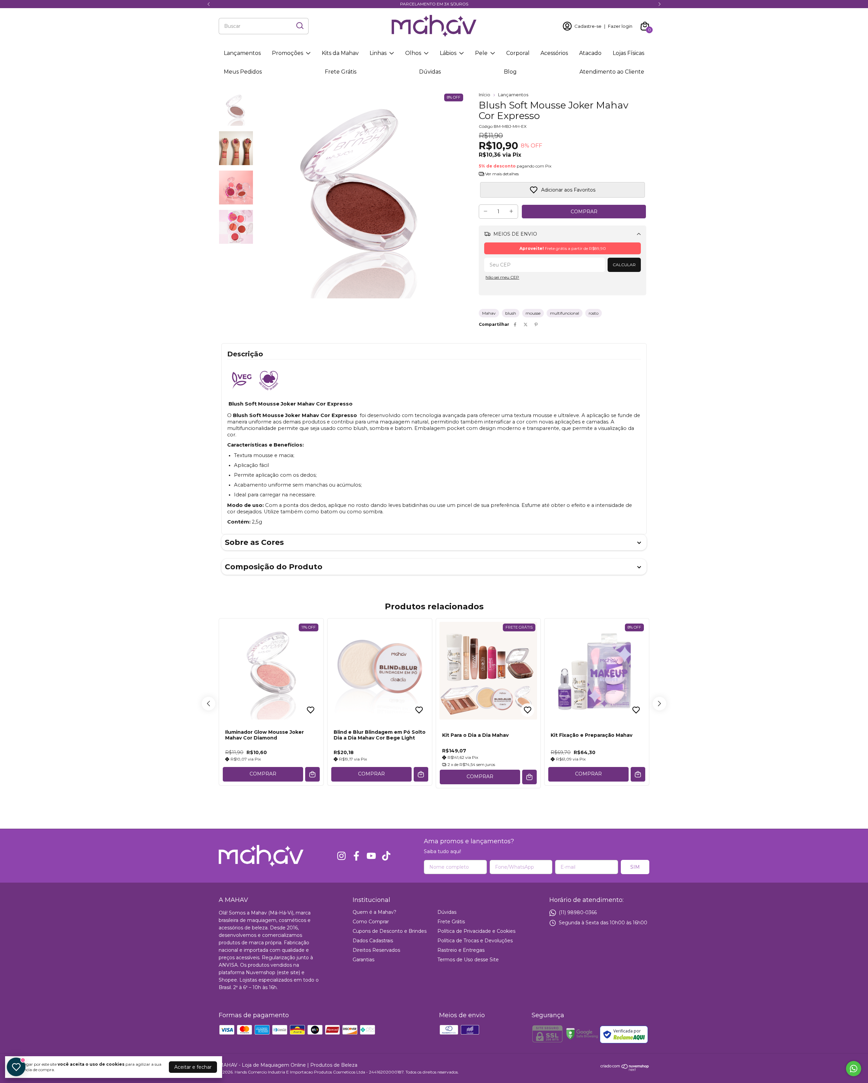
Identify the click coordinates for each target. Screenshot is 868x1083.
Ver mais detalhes (501, 173)
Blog (510, 71)
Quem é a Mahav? (374, 912)
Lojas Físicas (628, 53)
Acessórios (554, 53)
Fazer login (620, 26)
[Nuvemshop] (624, 1069)
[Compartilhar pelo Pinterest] (536, 324)
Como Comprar (371, 922)
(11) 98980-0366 (578, 912)
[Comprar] (312, 774)
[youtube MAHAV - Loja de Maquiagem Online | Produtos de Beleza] (371, 856)
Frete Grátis (340, 71)
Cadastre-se (587, 26)
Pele (481, 53)
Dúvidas (430, 71)
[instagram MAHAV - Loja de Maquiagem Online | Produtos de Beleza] (341, 856)
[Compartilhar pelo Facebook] (515, 324)
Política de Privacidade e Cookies (476, 931)
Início (484, 94)
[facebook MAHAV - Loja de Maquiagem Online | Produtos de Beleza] (356, 856)
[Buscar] (299, 25)
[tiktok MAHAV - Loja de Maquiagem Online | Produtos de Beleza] (386, 856)
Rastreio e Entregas (461, 950)
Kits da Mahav (340, 53)
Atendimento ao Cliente (611, 71)
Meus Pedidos (243, 71)
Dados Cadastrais (373, 941)
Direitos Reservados (376, 950)
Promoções (287, 53)
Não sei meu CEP (502, 277)
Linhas (378, 53)
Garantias (363, 960)
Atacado (590, 53)
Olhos (413, 53)
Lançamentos (242, 53)
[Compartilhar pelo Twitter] (525, 324)
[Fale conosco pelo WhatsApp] (853, 1068)
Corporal (518, 53)
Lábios (448, 53)
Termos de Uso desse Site (468, 960)
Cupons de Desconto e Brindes (390, 931)
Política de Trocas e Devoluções (475, 941)
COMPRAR (263, 774)
